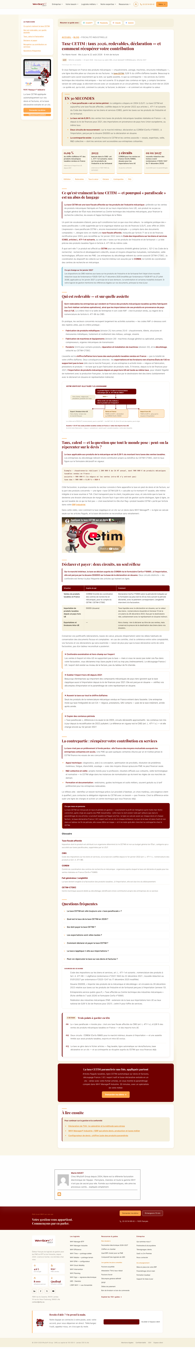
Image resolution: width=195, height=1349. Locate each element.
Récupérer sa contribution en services (35, 45)
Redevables (79, 179)
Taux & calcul (93, 179)
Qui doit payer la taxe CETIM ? (81, 927)
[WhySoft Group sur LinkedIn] (34, 1291)
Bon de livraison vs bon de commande (115, 1290)
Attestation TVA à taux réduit (112, 1271)
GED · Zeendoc (75, 1281)
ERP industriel (78, 504)
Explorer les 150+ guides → (111, 1297)
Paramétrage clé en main (146, 1271)
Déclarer (106, 179)
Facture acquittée (107, 1267)
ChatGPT (89, 23)
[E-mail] (59, 1195)
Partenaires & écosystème (146, 1245)
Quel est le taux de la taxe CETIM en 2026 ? (87, 919)
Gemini (131, 23)
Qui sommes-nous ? (144, 1242)
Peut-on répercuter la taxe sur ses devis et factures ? (92, 959)
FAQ (129, 179)
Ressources (124, 4)
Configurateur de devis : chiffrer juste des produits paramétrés (98, 1135)
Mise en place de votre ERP (147, 1267)
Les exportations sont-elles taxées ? (84, 935)
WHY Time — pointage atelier (81, 1253)
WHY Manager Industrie (78, 1245)
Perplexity (104, 23)
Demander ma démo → (116, 1094)
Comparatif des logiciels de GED (113, 1257)
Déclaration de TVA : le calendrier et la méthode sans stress (96, 1126)
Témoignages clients (144, 1249)
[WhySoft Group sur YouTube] (53, 1291)
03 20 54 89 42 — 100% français (135, 1221)
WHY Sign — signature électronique (83, 1277)
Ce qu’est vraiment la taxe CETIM (36, 26)
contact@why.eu (38, 1302)
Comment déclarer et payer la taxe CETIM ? (87, 943)
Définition (67, 179)
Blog (76, 37)
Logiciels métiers (88, 4)
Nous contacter (142, 1257)
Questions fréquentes (32, 51)
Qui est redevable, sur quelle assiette (34, 31)
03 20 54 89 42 (148, 4)
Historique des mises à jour (71, 65)
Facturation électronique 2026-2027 (114, 1245)
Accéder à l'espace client (150, 1322)
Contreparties (118, 179)
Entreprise (56, 4)
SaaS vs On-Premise (144, 1253)
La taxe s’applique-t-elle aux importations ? (88, 951)
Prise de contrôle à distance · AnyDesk (121, 1322)
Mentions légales (127, 1342)
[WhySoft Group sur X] (47, 1291)
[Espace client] (135, 4)
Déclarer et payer (30, 40)
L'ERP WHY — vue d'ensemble (81, 1285)
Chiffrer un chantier (108, 1249)
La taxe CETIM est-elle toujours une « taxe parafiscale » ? (94, 911)
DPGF (103, 1282)
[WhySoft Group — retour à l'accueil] (40, 4)
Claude (118, 23)
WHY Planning (75, 1273)
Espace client (158, 1342)
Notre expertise (107, 4)
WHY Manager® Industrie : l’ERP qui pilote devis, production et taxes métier (104, 1131)
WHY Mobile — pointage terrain (81, 1257)
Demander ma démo (37, 110)
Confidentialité (141, 1342)
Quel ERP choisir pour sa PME (112, 1253)
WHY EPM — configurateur (80, 1261)
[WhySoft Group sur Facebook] (40, 1291)
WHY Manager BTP (77, 1242)
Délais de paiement (108, 1286)
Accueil (66, 37)
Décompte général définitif (111, 1278)
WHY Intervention (76, 1269)
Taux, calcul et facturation (33, 36)
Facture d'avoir (106, 1275)
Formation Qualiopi (143, 1275)
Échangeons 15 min (152, 1213)
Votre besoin (71, 4)
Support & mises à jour (145, 1279)
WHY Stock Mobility (77, 1265)
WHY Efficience (75, 1249)
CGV (149, 1342)
